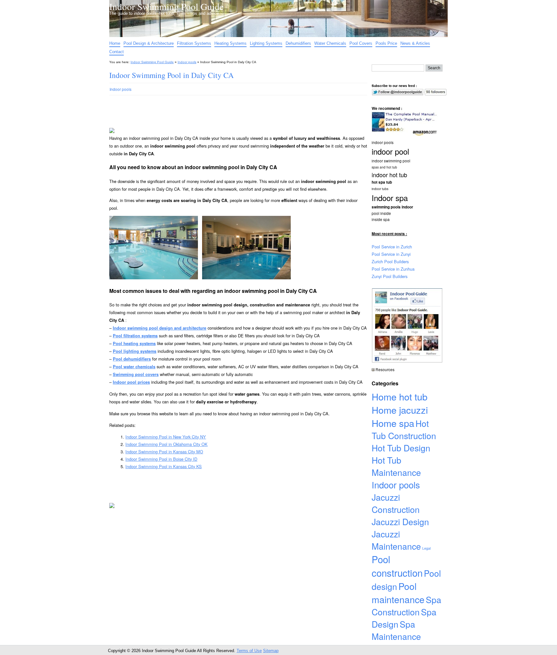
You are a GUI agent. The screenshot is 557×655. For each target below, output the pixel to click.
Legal (426, 548)
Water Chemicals (330, 43)
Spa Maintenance (396, 630)
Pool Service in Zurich (392, 247)
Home (114, 43)
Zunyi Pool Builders (389, 276)
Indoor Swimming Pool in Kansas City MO (164, 451)
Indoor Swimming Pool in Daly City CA (171, 75)
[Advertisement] (233, 118)
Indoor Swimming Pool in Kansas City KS (163, 466)
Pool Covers (360, 43)
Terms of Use (249, 650)
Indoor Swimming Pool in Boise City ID (161, 459)
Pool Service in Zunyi (391, 254)
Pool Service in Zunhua (393, 269)
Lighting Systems (266, 43)
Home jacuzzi (400, 409)
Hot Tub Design (401, 448)
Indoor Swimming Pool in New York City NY (165, 437)
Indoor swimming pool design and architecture (159, 328)
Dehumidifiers (298, 43)
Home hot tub (399, 396)
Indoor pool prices (131, 382)
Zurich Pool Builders (390, 261)
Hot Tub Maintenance (396, 466)
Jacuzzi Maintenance (396, 540)
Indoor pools (187, 62)
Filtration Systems (194, 43)
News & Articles (415, 43)
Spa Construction (406, 605)
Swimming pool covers (136, 374)
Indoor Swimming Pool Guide (166, 6)
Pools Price (386, 43)
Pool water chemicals (134, 367)
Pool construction (397, 565)
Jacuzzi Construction (396, 503)
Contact (116, 51)
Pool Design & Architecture (148, 43)
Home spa (393, 422)
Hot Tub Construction (404, 429)
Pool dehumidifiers (132, 359)
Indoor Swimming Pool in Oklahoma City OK (166, 444)
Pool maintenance (398, 592)
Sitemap (270, 650)
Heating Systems (230, 43)
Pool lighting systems (134, 351)
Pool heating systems (134, 343)
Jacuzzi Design (400, 521)
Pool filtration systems (135, 336)
